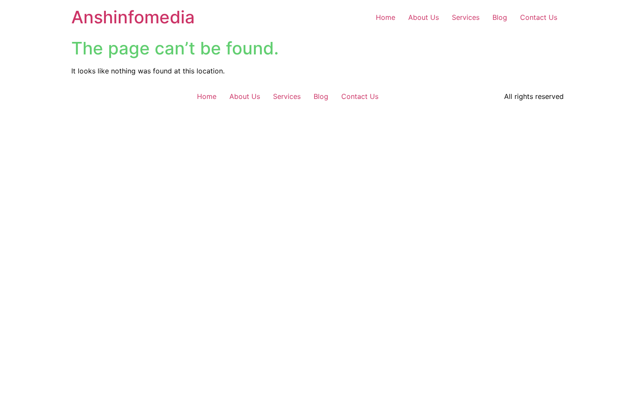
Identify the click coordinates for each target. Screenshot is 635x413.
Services (465, 17)
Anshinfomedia (133, 17)
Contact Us (538, 17)
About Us (423, 17)
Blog (499, 17)
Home (385, 17)
